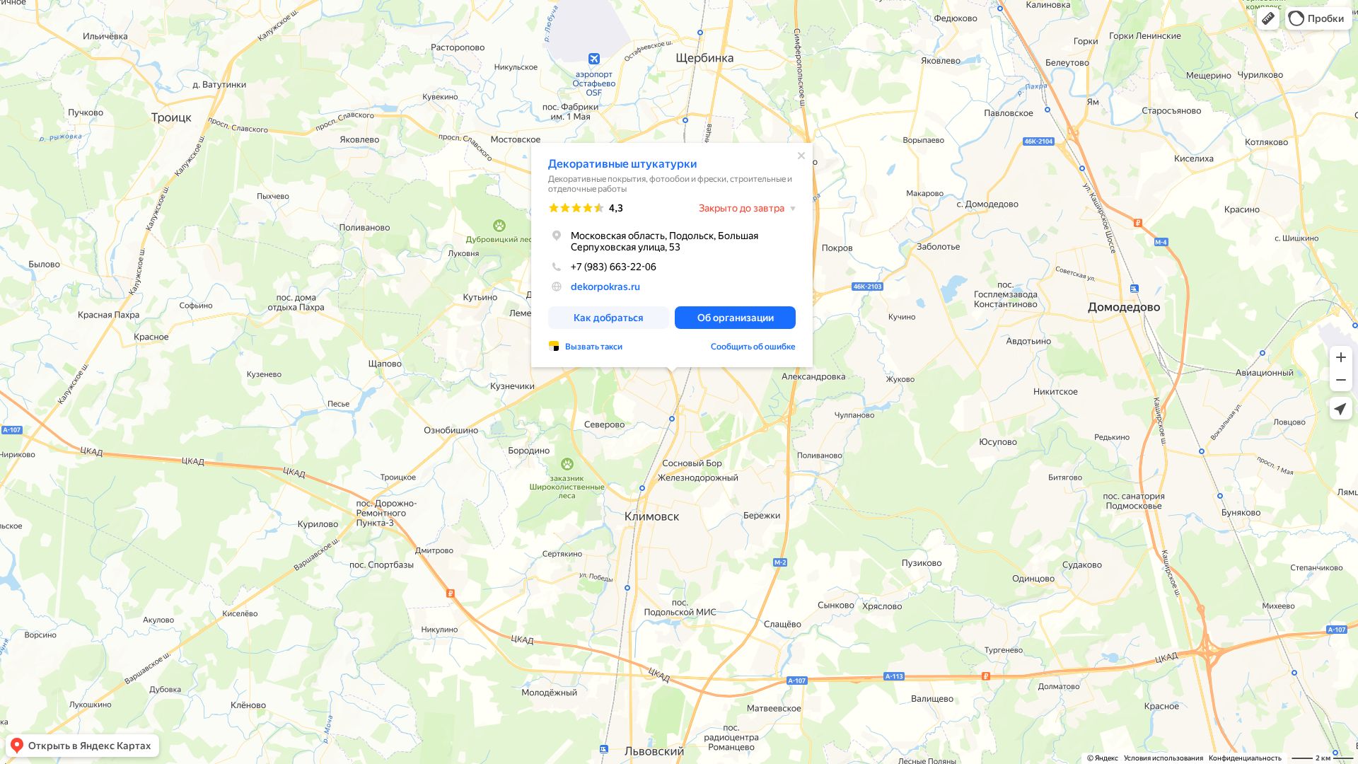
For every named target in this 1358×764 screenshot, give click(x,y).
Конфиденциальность (1245, 758)
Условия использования (1163, 758)
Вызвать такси (593, 347)
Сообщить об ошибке (753, 347)
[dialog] (672, 255)
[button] (1268, 18)
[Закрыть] (801, 155)
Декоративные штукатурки (622, 163)
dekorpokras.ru (605, 286)
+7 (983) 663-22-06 (613, 266)
